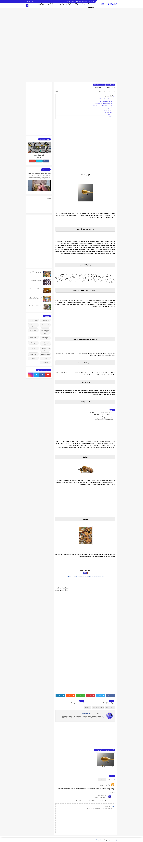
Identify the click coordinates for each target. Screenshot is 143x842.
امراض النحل (69, 4)
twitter (39, 161)
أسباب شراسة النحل (45, 320)
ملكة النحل (109, 117)
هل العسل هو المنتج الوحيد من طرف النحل (102, 105)
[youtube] (32, 1)
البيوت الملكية (33, 343)
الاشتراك (39, 147)
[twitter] (27, 1)
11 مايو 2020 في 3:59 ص (101, 797)
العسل (33, 348)
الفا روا (45, 358)
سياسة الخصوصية (83, 1)
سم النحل (33, 358)
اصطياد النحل (83, 4)
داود (109, 784)
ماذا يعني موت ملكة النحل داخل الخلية (103, 103)
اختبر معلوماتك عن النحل (33, 325)
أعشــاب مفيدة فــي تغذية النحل (45, 325)
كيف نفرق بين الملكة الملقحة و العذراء (103, 419)
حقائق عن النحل (110, 84)
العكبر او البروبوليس (41, 4)
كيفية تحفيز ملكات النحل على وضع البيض (39, 173)
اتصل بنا (68, 1)
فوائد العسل (91, 7)
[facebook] (35, 1)
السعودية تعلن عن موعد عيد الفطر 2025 (103, 414)
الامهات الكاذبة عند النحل (45, 343)
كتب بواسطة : (93, 713)
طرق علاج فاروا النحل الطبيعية (35, 272)
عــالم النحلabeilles (109, 3)
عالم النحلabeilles (102, 795)
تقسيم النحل (91, 4)
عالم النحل (86, 707)
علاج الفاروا (62, 4)
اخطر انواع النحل (108, 110)
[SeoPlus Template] (116, 840)
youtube (32, 161)
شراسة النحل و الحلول (53, 4)
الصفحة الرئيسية (91, 1)
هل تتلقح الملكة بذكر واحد (106, 101)
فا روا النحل (45, 362)
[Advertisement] (93, 11)
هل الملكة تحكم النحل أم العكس (104, 99)
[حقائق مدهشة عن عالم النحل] (105, 759)
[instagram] (30, 1)
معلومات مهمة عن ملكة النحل (106, 417)
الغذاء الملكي (33, 354)
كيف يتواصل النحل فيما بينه (106, 108)
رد (112, 792)
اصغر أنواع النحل (108, 112)
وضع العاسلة (76, 4)
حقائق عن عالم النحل (99, 84)
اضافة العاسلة (33, 337)
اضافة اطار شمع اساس (45, 337)
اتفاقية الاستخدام (74, 1)
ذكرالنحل (110, 114)
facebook (46, 161)
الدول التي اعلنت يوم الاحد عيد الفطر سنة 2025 (101, 412)
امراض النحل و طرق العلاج (36, 280)
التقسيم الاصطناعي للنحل (45, 349)
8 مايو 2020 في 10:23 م (104, 785)
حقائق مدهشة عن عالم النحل (107, 766)
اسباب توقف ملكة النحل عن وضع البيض (45, 331)
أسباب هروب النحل (33, 320)
